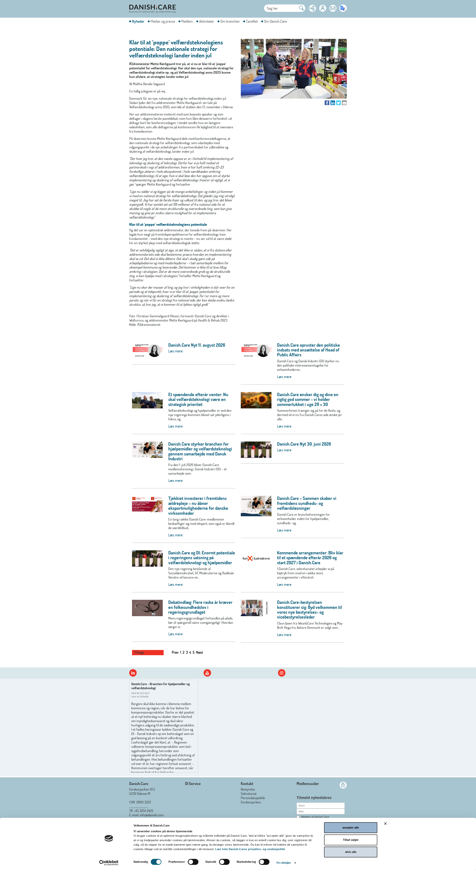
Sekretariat (249, 793)
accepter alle (350, 827)
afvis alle (350, 851)
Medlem (187, 21)
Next (199, 652)
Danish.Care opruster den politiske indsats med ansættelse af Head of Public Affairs (308, 350)
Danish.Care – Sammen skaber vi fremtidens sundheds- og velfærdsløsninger (306, 503)
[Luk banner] (385, 823)
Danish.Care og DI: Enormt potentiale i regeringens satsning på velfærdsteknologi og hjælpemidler (201, 557)
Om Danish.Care (275, 21)
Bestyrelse (248, 789)
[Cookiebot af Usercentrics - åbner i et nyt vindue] (109, 863)
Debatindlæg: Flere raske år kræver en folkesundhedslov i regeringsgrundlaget (200, 607)
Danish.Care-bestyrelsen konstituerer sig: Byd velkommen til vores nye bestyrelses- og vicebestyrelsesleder (309, 609)
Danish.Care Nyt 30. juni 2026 (304, 444)
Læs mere (175, 351)
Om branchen (230, 21)
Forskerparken (251, 802)
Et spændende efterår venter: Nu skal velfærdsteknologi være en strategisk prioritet (198, 399)
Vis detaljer (283, 862)
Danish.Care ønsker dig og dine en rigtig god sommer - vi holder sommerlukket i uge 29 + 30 (307, 399)
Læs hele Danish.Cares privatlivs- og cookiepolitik (250, 849)
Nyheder (138, 21)
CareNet (252, 21)
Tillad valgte (350, 839)
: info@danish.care (151, 815)
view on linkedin (140, 696)
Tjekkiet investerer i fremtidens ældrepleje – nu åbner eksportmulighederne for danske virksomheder (198, 505)
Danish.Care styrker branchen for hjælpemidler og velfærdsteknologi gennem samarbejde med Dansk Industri (200, 451)
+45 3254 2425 (143, 810)
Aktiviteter (206, 21)
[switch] (193, 862)
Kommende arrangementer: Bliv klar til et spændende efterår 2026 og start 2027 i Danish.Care (310, 557)
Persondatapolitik (253, 797)
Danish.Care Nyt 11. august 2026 (196, 345)
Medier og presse (163, 21)
